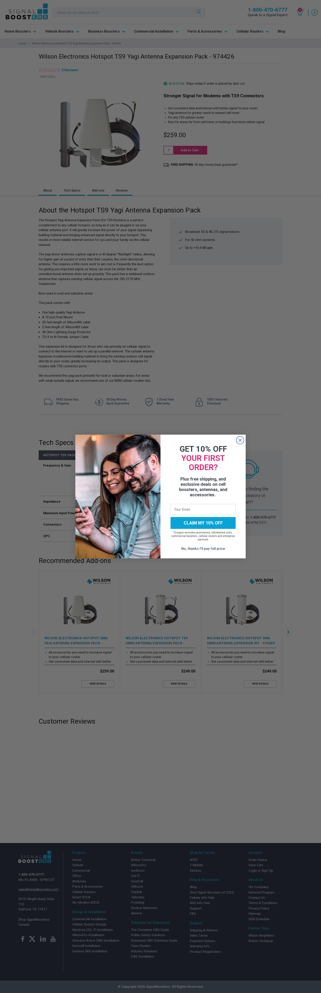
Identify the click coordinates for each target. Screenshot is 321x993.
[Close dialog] (240, 440)
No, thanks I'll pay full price (203, 549)
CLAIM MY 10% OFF (203, 523)
